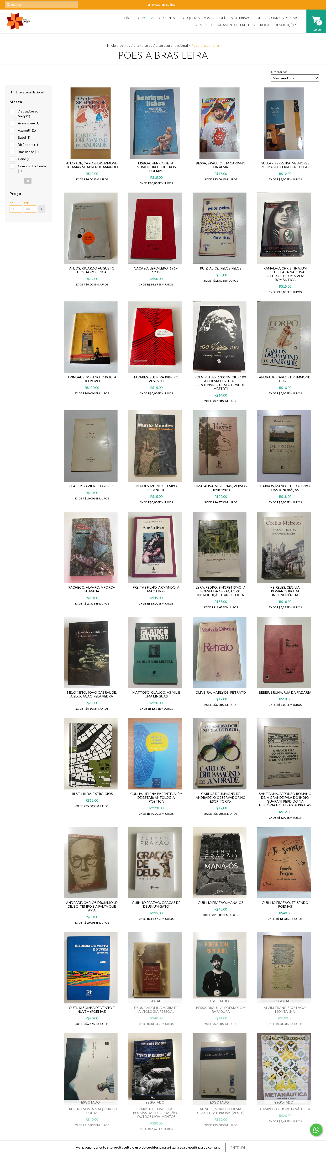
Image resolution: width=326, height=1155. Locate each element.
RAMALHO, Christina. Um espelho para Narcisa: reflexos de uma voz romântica (285, 274)
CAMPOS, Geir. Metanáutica (285, 1109)
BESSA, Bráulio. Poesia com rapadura (220, 1009)
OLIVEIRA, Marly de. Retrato (220, 692)
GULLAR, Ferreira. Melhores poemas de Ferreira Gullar (285, 165)
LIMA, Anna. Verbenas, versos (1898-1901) (221, 488)
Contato (171, 18)
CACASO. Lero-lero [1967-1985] (156, 270)
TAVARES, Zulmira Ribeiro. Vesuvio (156, 379)
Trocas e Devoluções (277, 25)
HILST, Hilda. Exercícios (92, 794)
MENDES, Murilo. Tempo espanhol (156, 488)
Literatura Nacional (172, 45)
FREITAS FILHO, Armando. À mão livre (156, 589)
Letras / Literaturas (136, 45)
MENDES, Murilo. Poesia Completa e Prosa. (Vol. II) (220, 1111)
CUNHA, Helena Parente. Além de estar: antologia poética (156, 797)
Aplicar (41, 209)
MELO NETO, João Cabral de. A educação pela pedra (92, 694)
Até (26, 203)
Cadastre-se (160, 4)
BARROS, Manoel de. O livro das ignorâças (285, 488)
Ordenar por (279, 72)
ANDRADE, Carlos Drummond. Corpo (285, 379)
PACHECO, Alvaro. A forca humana (91, 589)
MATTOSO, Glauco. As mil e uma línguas (156, 694)
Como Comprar (282, 18)
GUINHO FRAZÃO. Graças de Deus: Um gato (156, 904)
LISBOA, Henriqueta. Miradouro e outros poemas (156, 167)
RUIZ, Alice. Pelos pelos (221, 268)
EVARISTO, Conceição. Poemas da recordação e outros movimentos (156, 1113)
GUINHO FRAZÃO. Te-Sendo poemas (285, 904)
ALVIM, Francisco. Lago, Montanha (285, 1009)
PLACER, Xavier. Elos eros (91, 486)
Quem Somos (198, 18)
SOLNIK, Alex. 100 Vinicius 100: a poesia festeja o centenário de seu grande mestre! (221, 383)
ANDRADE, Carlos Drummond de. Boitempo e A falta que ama (92, 906)
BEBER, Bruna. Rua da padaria (285, 692)
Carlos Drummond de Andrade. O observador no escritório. (221, 797)
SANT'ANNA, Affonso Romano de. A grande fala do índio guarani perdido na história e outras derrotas (285, 799)
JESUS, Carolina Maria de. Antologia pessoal (156, 1009)
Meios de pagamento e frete (224, 25)
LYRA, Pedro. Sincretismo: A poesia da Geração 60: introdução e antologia (221, 591)
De (11, 203)
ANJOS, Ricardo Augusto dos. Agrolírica (92, 270)
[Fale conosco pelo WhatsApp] (316, 1130)
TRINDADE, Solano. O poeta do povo (91, 379)
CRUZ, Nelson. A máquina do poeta (92, 1111)
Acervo (148, 18)
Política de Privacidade (239, 18)
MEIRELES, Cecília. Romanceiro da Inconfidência (285, 591)
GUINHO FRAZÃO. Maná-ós (220, 903)
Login (174, 4)
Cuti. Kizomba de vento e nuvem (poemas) (92, 1009)
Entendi (238, 1147)
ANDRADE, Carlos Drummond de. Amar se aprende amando (92, 165)
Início (128, 18)
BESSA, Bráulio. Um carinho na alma (221, 165)
